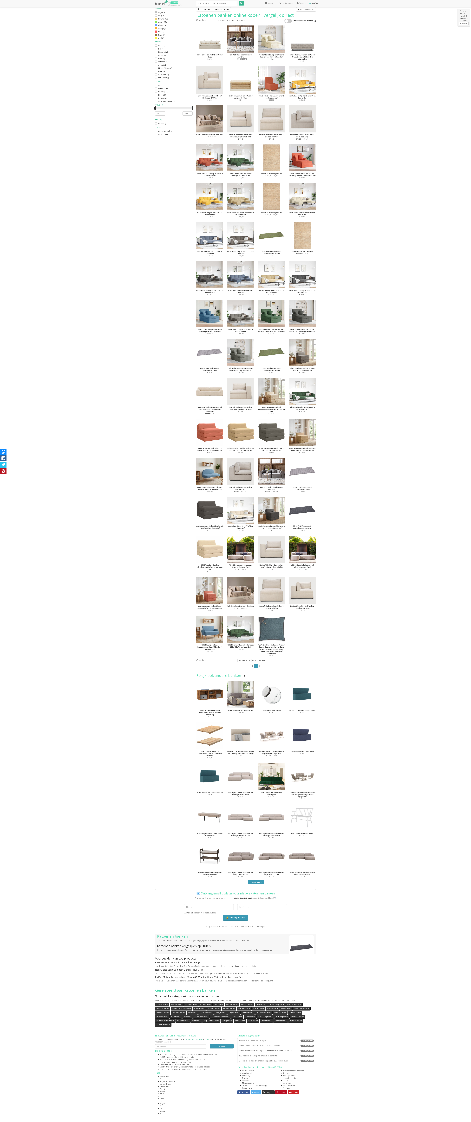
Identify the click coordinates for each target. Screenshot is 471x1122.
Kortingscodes (289, 1075)
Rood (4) (161, 32)
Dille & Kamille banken (301, 1009)
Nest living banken (282, 1017)
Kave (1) (161, 71)
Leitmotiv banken (295, 1013)
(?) (315, 20)
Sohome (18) (163, 88)
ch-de (162, 1094)
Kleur (159, 8)
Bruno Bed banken (201, 1017)
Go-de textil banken (163, 1025)
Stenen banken (199, 1009)
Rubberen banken (163, 1013)
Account (302, 3)
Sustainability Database (169, 1069)
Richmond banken (297, 1017)
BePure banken (176, 1005)
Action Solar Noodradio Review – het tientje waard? (276, 1046)
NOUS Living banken (265, 1017)
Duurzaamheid (289, 1073)
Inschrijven (222, 1046)
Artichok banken (272, 1009)
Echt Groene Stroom (168, 1059)
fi (160, 1106)
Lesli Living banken (178, 1013)
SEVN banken (218, 1005)
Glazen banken (258, 1009)
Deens (162, 1111)
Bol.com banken (162, 1005)
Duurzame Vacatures (168, 1064)
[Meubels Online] (198, 9)
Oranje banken (261, 1005)
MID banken (192, 1013)
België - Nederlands (168, 1081)
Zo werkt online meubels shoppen (255, 1085)
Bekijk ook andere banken (219, 675)
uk (161, 1108)
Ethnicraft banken (244, 1009)
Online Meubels (248, 1071)
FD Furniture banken (264, 1013)
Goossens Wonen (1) (166, 101)
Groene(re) (174, 3)
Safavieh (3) (163, 62)
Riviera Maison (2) (165, 68)
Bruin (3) (161, 35)
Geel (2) (161, 38)
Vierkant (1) (162, 123)
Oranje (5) (162, 28)
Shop (159, 81)
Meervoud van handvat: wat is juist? (276, 1041)
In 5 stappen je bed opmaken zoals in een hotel (276, 1056)
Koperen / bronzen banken (220, 1017)
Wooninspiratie (289, 1085)
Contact (286, 1088)
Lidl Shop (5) (163, 92)
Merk (159, 42)
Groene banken (205, 1005)
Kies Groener (165, 1062)
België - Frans (165, 1084)
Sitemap (245, 1080)
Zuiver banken (253, 1021)
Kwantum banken (229, 1009)
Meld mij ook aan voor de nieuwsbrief (201, 913)
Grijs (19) (161, 12)
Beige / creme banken (211, 1021)
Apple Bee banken (206, 1013)
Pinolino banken (183, 1021)
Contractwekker (166, 1067)
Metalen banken (162, 1017)
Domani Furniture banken (165, 1021)
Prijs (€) (160, 105)
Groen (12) (162, 22)
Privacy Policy (247, 1088)
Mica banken (196, 1021)
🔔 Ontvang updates (235, 917)
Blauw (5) (162, 25)
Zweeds (163, 1091)
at (161, 1113)
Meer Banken (256, 882)
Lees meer (464, 24)
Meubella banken (280, 1013)
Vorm (159, 120)
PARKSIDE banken (232, 1005)
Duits (162, 1098)
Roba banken (237, 1017)
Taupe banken (234, 1013)
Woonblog (246, 1075)
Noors (162, 1089)
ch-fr (162, 1096)
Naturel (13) (163, 19)
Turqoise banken (280, 1021)
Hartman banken (247, 1013)
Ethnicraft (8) (163, 52)
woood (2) (162, 65)
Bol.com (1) (162, 98)
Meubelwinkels (248, 1083)
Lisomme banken (191, 1005)
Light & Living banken (277, 1005)
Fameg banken (227, 1021)
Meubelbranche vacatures (293, 1071)
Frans (162, 1079)
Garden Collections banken (181, 1009)
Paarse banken (266, 1021)
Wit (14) (161, 15)
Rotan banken (240, 1021)
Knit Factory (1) (164, 78)
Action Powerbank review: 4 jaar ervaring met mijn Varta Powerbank (276, 1051)
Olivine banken (250, 1017)
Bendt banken (175, 1017)
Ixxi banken (187, 1017)
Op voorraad (163, 134)
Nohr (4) (161, 58)
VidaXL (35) (162, 45)
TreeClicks (164, 1054)
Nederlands (164, 1076)
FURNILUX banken (296, 1021)
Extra (159, 127)
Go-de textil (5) (164, 55)
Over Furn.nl (247, 1073)
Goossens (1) (163, 74)
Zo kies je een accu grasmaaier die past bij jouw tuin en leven (276, 1061)
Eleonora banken (247, 1005)
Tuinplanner (288, 1080)
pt (161, 1101)
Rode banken (286, 1009)
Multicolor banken (163, 1009)
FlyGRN (162, 1057)
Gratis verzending (165, 131)
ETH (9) (161, 49)
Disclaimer (246, 1078)
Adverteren (287, 1083)
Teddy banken (220, 1013)
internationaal (183, 1064)
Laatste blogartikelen (248, 1035)
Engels (162, 1103)
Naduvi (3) (162, 95)
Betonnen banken (214, 1009)
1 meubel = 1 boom (291, 1078)
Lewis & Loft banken (294, 1005)
